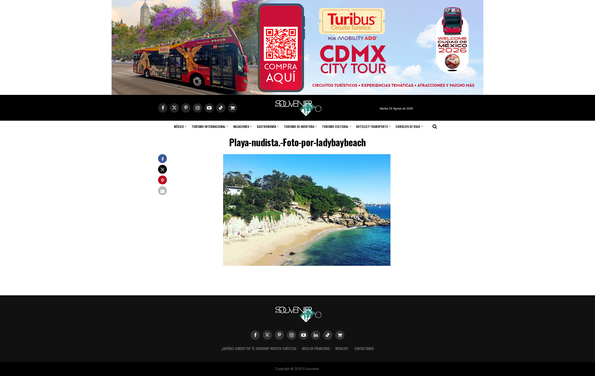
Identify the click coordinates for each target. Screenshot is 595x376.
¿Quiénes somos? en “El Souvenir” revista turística (258, 348)
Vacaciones (241, 126)
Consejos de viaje (408, 126)
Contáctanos (364, 348)
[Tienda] (339, 335)
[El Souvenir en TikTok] (327, 335)
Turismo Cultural (335, 126)
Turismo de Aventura (299, 126)
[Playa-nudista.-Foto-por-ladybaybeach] (306, 264)
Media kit (342, 348)
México (179, 126)
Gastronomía (266, 126)
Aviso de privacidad (316, 348)
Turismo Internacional (208, 126)
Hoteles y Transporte (372, 126)
